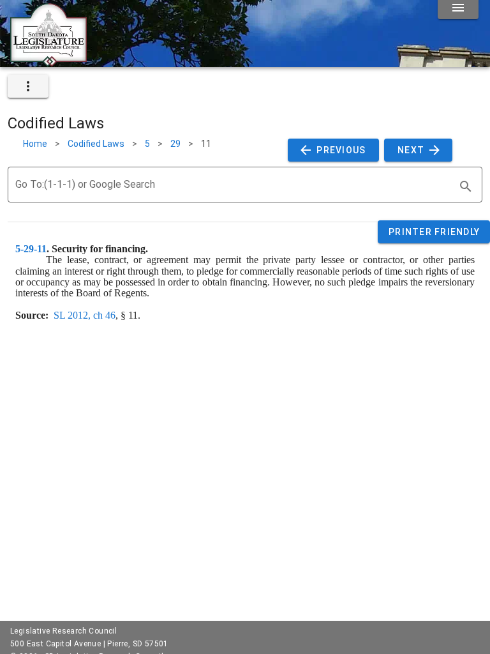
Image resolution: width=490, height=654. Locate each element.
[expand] (28, 86)
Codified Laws (96, 144)
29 (175, 144)
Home (35, 144)
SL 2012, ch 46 (84, 315)
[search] (466, 186)
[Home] (48, 62)
